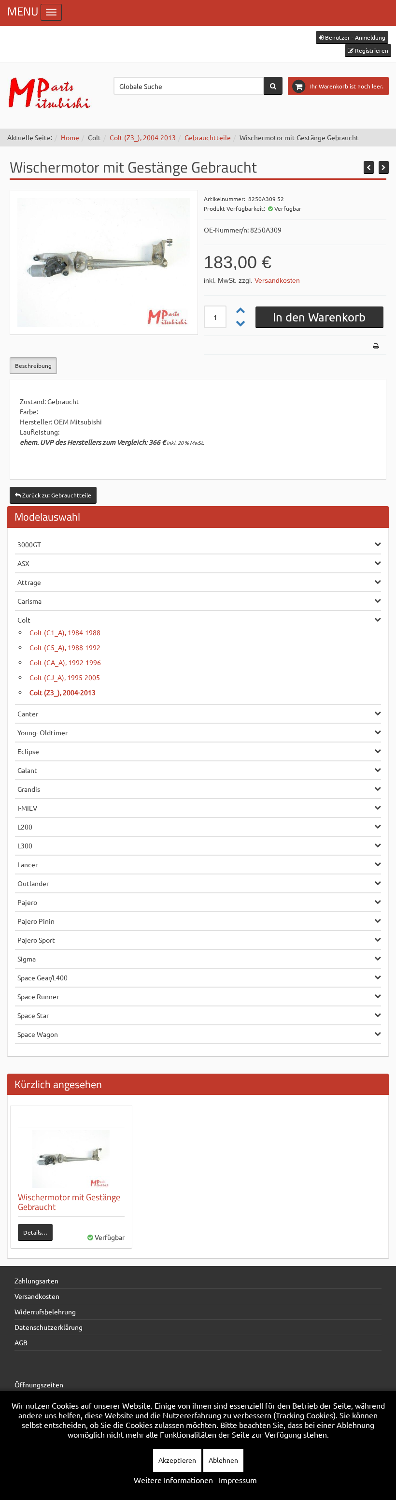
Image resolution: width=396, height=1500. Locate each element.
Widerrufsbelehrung (45, 1311)
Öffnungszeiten (38, 1384)
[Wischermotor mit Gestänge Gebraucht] (71, 1159)
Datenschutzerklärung (48, 1327)
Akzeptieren (177, 1460)
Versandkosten (277, 280)
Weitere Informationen (173, 1480)
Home (70, 137)
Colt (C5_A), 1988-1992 (64, 647)
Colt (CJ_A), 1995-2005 (64, 677)
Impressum (238, 1480)
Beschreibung (33, 365)
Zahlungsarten (36, 1280)
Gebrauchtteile (207, 137)
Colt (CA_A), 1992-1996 (65, 662)
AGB (21, 1342)
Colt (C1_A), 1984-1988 (64, 632)
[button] (352, 37)
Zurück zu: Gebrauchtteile (56, 495)
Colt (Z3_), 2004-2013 (143, 137)
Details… (35, 1232)
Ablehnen (223, 1460)
